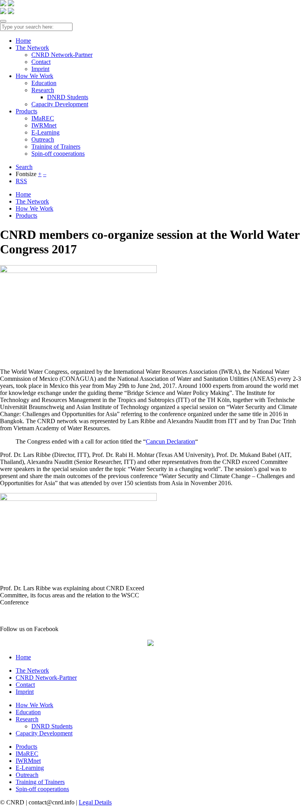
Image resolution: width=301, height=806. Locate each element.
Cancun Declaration (170, 441)
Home (23, 40)
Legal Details (95, 802)
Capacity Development (59, 104)
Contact (41, 61)
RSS (21, 181)
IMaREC (42, 118)
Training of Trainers (55, 146)
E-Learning (45, 132)
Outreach (42, 139)
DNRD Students (67, 97)
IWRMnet (43, 125)
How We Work (34, 76)
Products (26, 111)
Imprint (40, 68)
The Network (32, 47)
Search (24, 167)
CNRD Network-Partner (61, 54)
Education (43, 83)
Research (42, 90)
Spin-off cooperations (58, 153)
